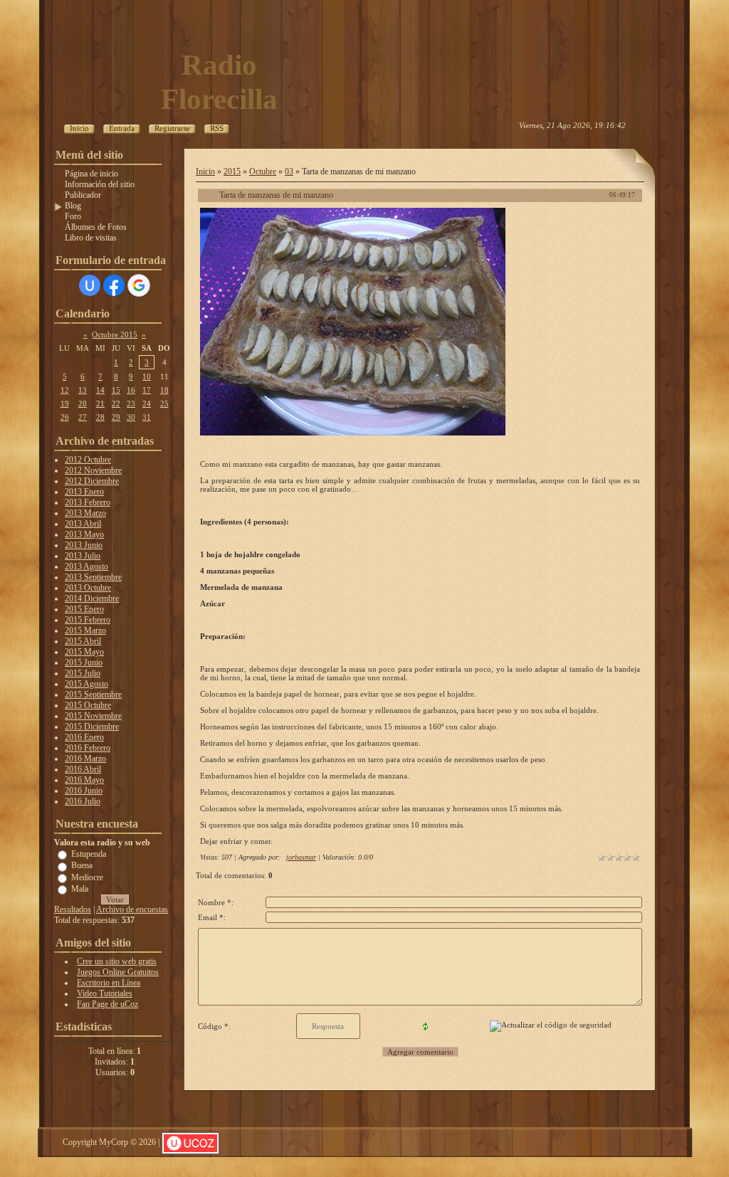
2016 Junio (84, 791)
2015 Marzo (85, 630)
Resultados (72, 909)
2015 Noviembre (93, 716)
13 (82, 390)
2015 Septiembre (93, 695)
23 (131, 403)
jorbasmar (301, 857)
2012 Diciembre (92, 481)
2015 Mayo (84, 652)
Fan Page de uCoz (107, 1004)
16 (131, 390)
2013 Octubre (88, 588)
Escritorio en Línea (108, 983)
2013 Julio (82, 556)
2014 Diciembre (92, 598)
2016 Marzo (85, 759)
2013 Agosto (86, 566)
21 (100, 403)
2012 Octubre (88, 460)
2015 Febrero (87, 620)
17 (146, 390)
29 (116, 417)
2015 (232, 171)
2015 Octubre (88, 705)
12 (65, 390)
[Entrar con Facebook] (114, 285)
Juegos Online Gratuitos (118, 972)
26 (65, 417)
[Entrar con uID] (89, 285)
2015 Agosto (86, 684)
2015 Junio (84, 662)
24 (146, 403)
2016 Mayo (84, 780)
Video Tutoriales (104, 993)
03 (289, 171)
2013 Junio (84, 545)
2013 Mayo (84, 534)
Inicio (205, 171)
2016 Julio (82, 801)
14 (100, 390)
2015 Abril (83, 641)
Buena (82, 865)
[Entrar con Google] (138, 285)
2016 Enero (84, 737)
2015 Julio (82, 673)
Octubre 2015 (114, 334)
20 (82, 403)
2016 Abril (83, 769)
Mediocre (87, 877)
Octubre (262, 171)
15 (116, 390)
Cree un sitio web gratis (117, 961)
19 (65, 403)
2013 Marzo (85, 513)
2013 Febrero (87, 502)
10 (146, 376)
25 (164, 403)
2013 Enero (84, 492)
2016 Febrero (87, 748)
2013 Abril (83, 524)
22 (116, 403)
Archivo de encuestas (132, 909)
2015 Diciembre (92, 727)
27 (82, 417)
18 (164, 390)
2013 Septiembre (93, 577)
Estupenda (88, 854)
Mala (79, 889)
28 (100, 417)
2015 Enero (84, 609)
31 (146, 417)
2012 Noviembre (93, 470)
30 (131, 417)
